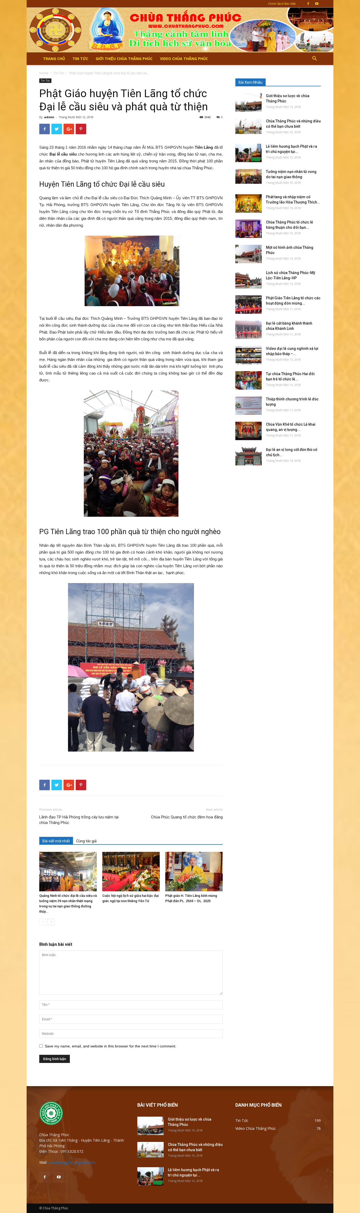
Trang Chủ (54, 58)
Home (43, 73)
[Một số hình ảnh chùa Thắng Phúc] (248, 254)
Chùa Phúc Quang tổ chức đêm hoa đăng (187, 817)
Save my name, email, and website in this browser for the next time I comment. (110, 1046)
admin (49, 117)
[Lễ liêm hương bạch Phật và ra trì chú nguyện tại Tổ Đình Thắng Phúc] (248, 153)
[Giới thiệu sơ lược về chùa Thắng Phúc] (248, 102)
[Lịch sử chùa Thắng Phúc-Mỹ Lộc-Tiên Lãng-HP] (248, 279)
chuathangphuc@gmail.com (71, 1162)
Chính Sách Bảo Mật (282, 4)
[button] (314, 59)
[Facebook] (308, 3)
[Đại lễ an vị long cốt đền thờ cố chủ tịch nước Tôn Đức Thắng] (248, 456)
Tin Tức (80, 58)
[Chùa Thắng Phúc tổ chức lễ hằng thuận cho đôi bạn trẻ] (248, 229)
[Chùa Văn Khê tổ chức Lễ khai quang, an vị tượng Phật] (248, 431)
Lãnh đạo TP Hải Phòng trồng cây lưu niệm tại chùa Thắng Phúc (79, 820)
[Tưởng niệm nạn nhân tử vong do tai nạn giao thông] (248, 176)
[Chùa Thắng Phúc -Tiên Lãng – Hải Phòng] (180, 29)
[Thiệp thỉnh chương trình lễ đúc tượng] (248, 405)
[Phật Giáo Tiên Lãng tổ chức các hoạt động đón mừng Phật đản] (248, 304)
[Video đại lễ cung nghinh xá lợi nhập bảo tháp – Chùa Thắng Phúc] (248, 355)
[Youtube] (317, 3)
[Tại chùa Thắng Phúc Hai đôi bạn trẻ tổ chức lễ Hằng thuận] (248, 380)
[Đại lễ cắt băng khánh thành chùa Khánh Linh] (248, 330)
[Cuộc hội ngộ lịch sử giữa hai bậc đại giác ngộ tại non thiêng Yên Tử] (131, 871)
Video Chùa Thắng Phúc (184, 58)
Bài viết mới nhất (56, 841)
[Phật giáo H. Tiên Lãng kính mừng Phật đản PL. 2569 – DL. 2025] (194, 871)
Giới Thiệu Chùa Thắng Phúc (124, 58)
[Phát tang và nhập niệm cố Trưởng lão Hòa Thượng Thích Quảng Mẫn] (248, 203)
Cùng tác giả (86, 841)
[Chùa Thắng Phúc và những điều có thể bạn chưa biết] (248, 126)
